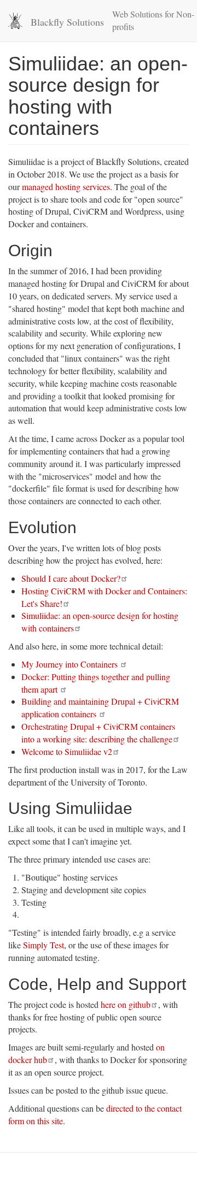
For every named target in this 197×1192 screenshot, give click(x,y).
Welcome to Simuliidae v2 (66, 751)
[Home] (15, 21)
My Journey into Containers (70, 664)
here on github (125, 1004)
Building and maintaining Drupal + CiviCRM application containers (100, 707)
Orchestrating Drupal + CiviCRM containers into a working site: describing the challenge (98, 733)
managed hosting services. (67, 186)
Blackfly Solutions (67, 21)
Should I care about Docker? (70, 578)
